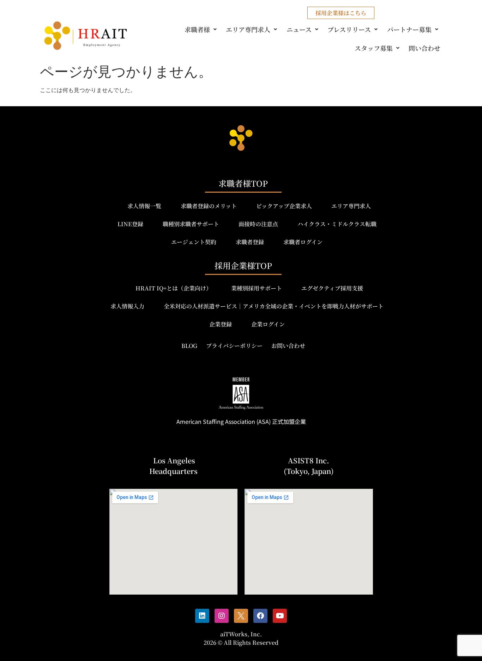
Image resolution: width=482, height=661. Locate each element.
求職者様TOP (243, 183)
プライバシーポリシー (234, 346)
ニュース (299, 29)
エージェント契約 (193, 242)
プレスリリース (349, 29)
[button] (202, 29)
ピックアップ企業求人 (284, 206)
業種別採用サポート (256, 288)
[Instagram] (222, 616)
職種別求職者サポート (191, 224)
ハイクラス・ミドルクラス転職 (336, 224)
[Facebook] (260, 616)
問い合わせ (424, 48)
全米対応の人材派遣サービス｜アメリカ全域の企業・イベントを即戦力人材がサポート (274, 306)
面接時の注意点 (258, 224)
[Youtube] (280, 616)
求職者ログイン (303, 242)
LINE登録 (130, 224)
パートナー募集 (409, 29)
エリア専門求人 (248, 29)
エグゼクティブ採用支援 (332, 288)
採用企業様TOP (243, 265)
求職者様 (197, 29)
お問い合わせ (288, 346)
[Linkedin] (202, 616)
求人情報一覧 (144, 206)
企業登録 (220, 324)
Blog (189, 346)
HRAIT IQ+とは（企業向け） (173, 288)
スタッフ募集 (374, 48)
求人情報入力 (127, 306)
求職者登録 (250, 242)
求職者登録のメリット (209, 206)
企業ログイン (268, 324)
